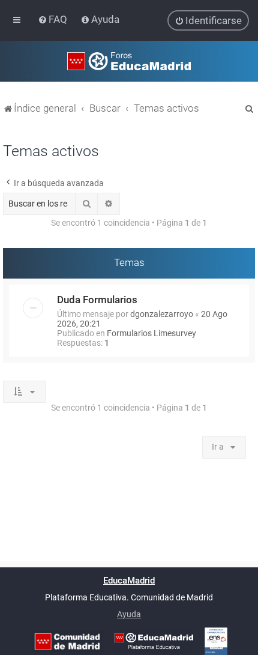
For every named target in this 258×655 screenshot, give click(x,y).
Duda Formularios (97, 300)
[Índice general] (129, 61)
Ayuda (129, 614)
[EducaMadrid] (154, 641)
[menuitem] (54, 19)
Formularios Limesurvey (151, 333)
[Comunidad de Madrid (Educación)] (67, 641)
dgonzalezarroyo (161, 314)
